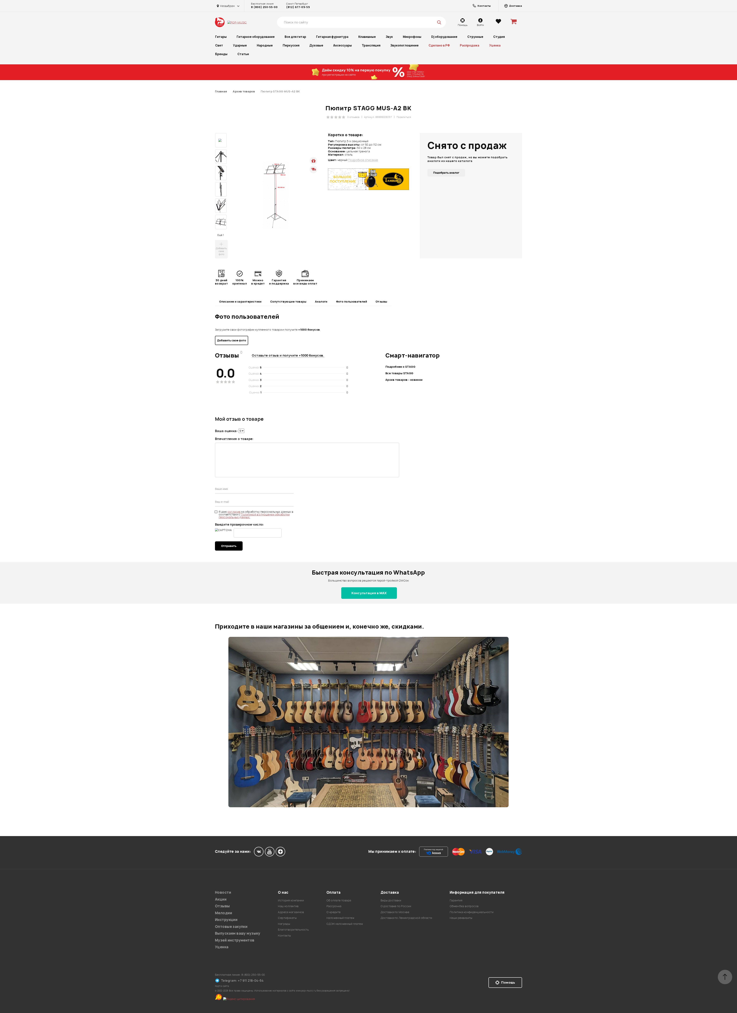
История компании (291, 900)
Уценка (495, 45)
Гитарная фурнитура (332, 37)
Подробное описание (363, 160)
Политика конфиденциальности (471, 912)
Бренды (221, 54)
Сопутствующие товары (288, 301)
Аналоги (321, 301)
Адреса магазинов (291, 912)
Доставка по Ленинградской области (406, 918)
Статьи (243, 54)
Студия (499, 37)
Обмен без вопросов (464, 906)
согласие (234, 512)
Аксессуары (342, 45)
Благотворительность (293, 929)
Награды (284, 924)
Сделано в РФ (439, 45)
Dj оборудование (444, 37)
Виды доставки (391, 900)
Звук (389, 37)
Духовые (316, 45)
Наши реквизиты (461, 918)
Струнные (475, 37)
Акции (220, 899)
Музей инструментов (234, 940)
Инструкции (226, 919)
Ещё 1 (220, 235)
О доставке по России (396, 906)
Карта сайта (222, 986)
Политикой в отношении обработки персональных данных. (254, 516)
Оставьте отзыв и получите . (288, 355)
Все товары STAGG (399, 373)
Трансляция (371, 45)
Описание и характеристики (240, 301)
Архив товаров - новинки (404, 380)
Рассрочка (333, 906)
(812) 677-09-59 (298, 7)
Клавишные (367, 37)
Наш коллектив (288, 906)
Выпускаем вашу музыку (237, 933)
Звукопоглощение (404, 45)
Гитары (221, 37)
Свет (219, 45)
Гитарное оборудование (256, 37)
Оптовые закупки (231, 926)
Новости (223, 892)
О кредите (333, 912)
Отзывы (381, 301)
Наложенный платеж (340, 918)
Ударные (240, 45)
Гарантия (456, 900)
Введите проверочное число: (239, 524)
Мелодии (223, 913)
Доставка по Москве (395, 912)
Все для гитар (295, 37)
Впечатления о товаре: (234, 439)
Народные (265, 45)
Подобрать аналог (446, 172)
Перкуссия (291, 45)
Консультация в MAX (369, 593)
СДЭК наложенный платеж (344, 924)
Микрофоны (412, 37)
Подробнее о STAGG (400, 366)
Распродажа (469, 45)
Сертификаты (287, 918)
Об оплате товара (338, 900)
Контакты (284, 935)
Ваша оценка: (226, 431)
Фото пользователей (351, 301)
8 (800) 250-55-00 (264, 7)
